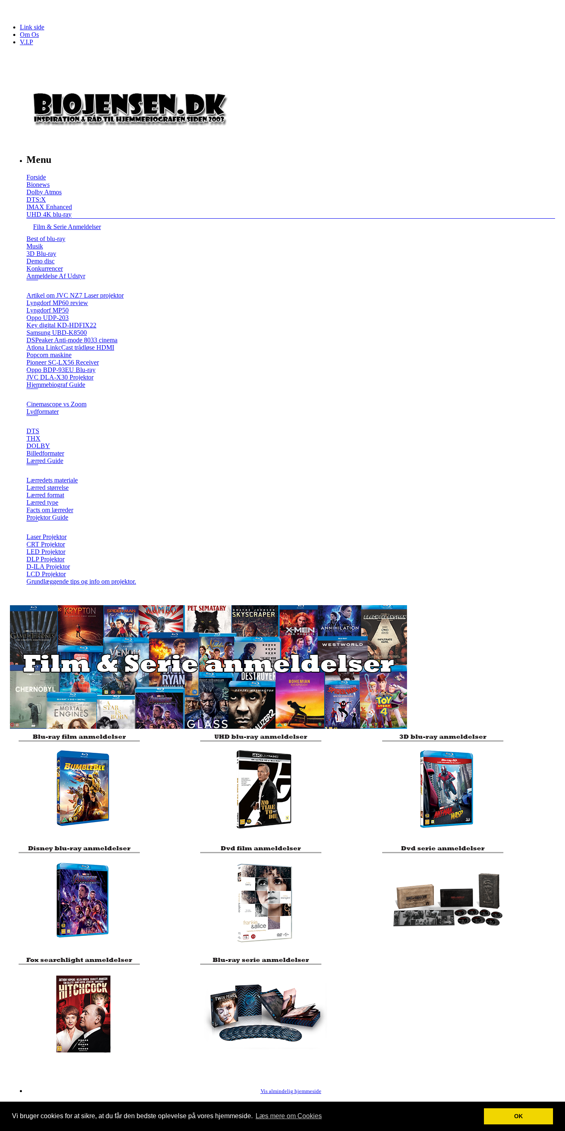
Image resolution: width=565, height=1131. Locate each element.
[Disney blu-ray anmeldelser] (82, 946)
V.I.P (26, 41)
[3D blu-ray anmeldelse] (445, 835)
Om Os (29, 34)
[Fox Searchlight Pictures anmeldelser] (82, 1058)
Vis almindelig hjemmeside (291, 1091)
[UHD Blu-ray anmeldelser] (263, 835)
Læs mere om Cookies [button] (289, 1115)
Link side (32, 27)
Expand (32, 286)
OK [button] (518, 1116)
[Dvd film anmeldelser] (263, 946)
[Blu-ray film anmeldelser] (82, 835)
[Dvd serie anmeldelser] (445, 946)
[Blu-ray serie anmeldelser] (263, 1058)
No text (12, 10)
